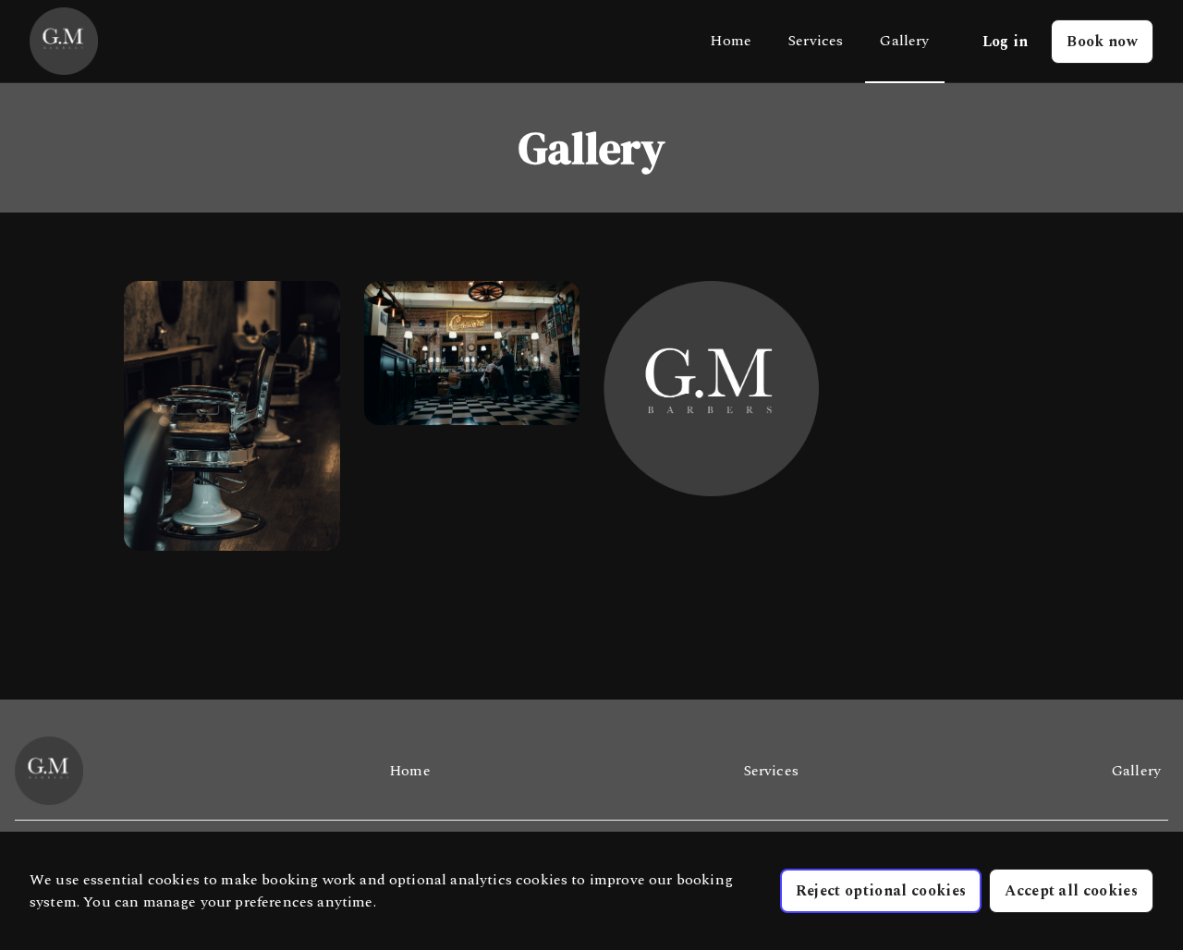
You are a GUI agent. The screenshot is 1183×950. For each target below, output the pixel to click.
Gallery (904, 41)
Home (730, 41)
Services (815, 41)
